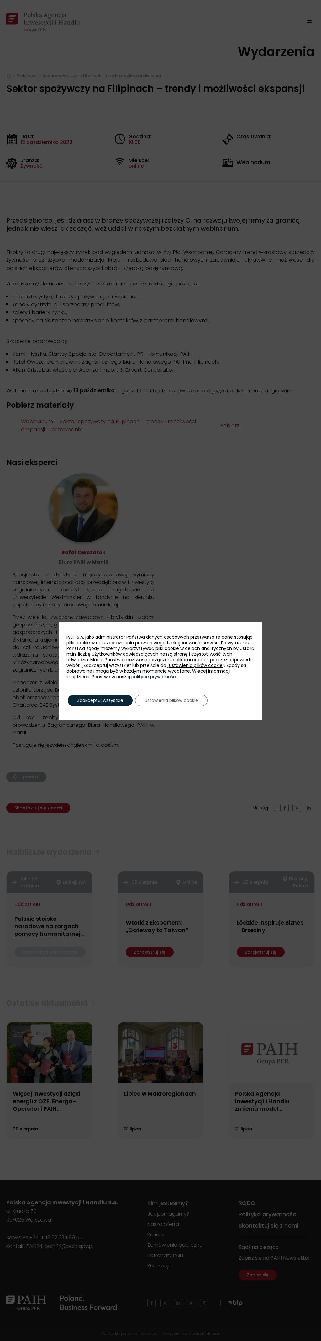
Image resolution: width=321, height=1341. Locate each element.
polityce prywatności (154, 676)
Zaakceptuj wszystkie (100, 700)
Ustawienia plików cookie (196, 665)
